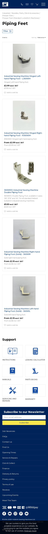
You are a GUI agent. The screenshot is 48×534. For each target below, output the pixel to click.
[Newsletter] (26, 513)
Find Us (5, 447)
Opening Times (9, 452)
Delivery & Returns (10, 474)
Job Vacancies (8, 431)
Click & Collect (8, 463)
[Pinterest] (21, 513)
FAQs (4, 436)
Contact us (7, 442)
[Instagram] (15, 513)
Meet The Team (9, 500)
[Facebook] (4, 513)
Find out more (30, 531)
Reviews (6, 490)
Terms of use (8, 484)
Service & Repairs (9, 458)
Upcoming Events (10, 495)
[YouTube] (10, 513)
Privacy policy (8, 479)
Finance (5, 468)
